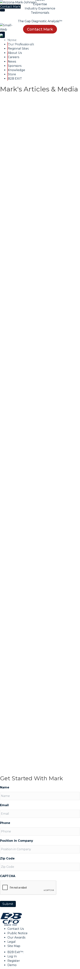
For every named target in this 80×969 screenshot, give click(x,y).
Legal (11, 941)
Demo (12, 965)
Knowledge (23, 55)
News (49, 49)
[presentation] (28, 888)
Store (41, 55)
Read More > (10, 148)
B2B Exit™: (15, 952)
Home (11, 44)
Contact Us (15, 929)
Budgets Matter (22, 229)
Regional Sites (63, 44)
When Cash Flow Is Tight (34, 718)
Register (13, 961)
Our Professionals (34, 44)
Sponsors (65, 49)
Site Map (13, 946)
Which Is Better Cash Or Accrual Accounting (33, 579)
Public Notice (17, 933)
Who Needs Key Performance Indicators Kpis (39, 368)
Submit (7, 904)
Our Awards (16, 937)
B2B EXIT (58, 55)
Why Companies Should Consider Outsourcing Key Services (36, 297)
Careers (32, 49)
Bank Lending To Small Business (32, 165)
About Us (14, 49)
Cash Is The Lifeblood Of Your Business (33, 436)
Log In (12, 956)
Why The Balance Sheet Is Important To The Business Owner (37, 507)
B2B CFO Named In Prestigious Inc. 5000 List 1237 (34, 650)
